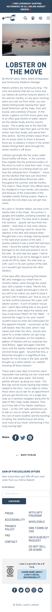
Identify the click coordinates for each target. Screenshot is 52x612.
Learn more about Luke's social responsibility (31, 575)
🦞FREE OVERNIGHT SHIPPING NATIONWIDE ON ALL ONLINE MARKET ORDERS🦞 (26, 6)
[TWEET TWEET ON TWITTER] (23, 437)
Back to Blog (28, 454)
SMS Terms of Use (38, 529)
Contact (11, 541)
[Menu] (48, 18)
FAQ (7, 535)
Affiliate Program (35, 514)
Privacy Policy (10, 527)
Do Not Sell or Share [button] (37, 548)
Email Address (8, 487)
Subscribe (14, 501)
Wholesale (37, 521)
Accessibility (15, 519)
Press (9, 513)
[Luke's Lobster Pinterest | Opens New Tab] (27, 590)
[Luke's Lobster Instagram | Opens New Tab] (33, 590)
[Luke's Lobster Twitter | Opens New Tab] (21, 590)
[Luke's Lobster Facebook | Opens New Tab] (14, 590)
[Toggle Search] (25, 18)
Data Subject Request (39, 539)
